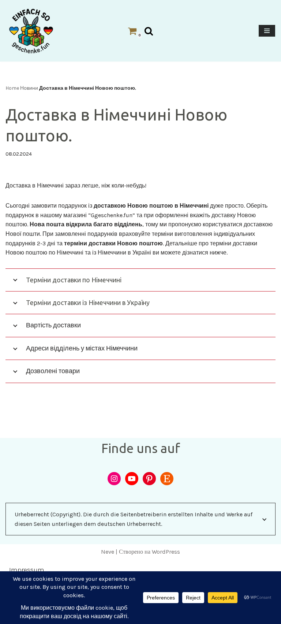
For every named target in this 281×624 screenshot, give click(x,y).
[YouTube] (131, 478)
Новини (29, 88)
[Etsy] (166, 478)
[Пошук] (148, 31)
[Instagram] (114, 478)
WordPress (166, 551)
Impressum (26, 570)
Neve (107, 551)
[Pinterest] (149, 478)
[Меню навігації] (267, 31)
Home (12, 88)
